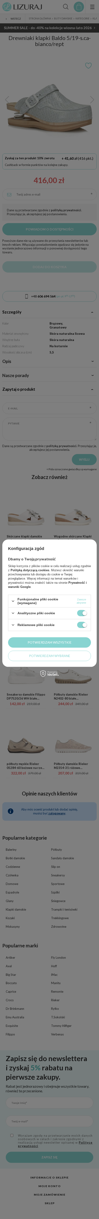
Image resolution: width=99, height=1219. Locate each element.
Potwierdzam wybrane (49, 656)
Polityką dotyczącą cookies (30, 570)
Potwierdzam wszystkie (50, 642)
